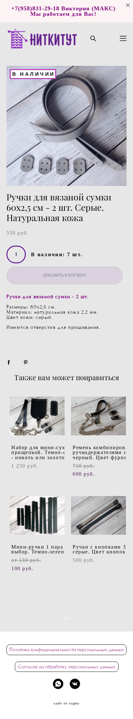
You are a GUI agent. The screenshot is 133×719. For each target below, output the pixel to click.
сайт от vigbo (66, 703)
